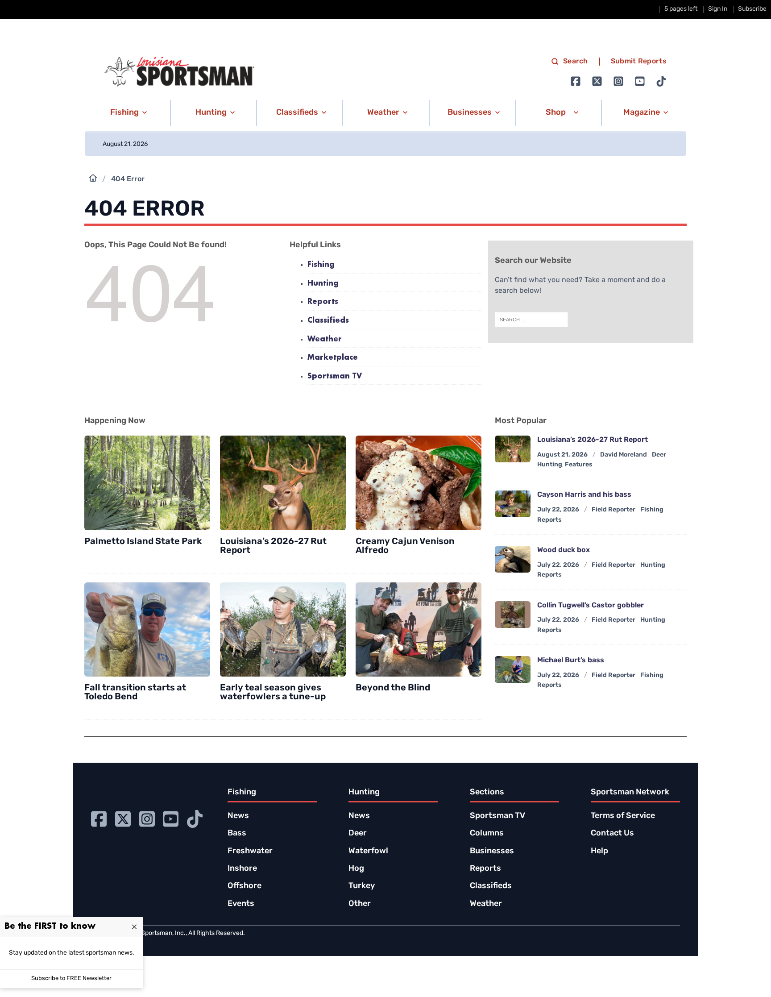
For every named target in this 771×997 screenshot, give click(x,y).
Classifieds (328, 320)
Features (579, 464)
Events (241, 904)
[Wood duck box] (513, 559)
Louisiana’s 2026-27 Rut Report (273, 546)
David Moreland (623, 455)
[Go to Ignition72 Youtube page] (639, 81)
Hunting (323, 283)
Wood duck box (563, 550)
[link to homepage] (179, 71)
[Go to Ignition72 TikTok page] (661, 81)
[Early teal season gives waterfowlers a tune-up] (283, 629)
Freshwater (250, 851)
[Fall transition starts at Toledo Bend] (147, 629)
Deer (357, 834)
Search (575, 61)
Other (359, 904)
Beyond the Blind (393, 688)
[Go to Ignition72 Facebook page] (575, 81)
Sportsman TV (334, 376)
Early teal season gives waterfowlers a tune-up (273, 693)
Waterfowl (368, 851)
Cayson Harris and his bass (584, 494)
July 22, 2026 (558, 510)
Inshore (242, 869)
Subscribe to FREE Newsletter (71, 978)
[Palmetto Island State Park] (147, 483)
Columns (487, 834)
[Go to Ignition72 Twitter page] (597, 81)
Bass (237, 834)
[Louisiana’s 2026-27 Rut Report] (283, 483)
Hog (356, 869)
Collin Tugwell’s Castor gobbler (590, 605)
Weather (324, 339)
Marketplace (332, 357)
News (238, 816)
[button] (127, 113)
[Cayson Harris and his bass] (513, 503)
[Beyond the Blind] (418, 629)
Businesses (492, 851)
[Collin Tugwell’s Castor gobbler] (513, 614)
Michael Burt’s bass (570, 660)
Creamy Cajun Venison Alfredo (405, 546)
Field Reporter (613, 510)
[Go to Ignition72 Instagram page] (618, 81)
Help (599, 851)
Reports (322, 302)
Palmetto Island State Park (143, 541)
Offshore (244, 886)
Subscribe (752, 9)
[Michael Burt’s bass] (513, 669)
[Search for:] (531, 319)
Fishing (321, 265)
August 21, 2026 (562, 455)
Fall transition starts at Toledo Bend (135, 693)
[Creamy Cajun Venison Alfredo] (418, 483)
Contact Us (612, 834)
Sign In (717, 9)
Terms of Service (623, 816)
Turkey (361, 886)
